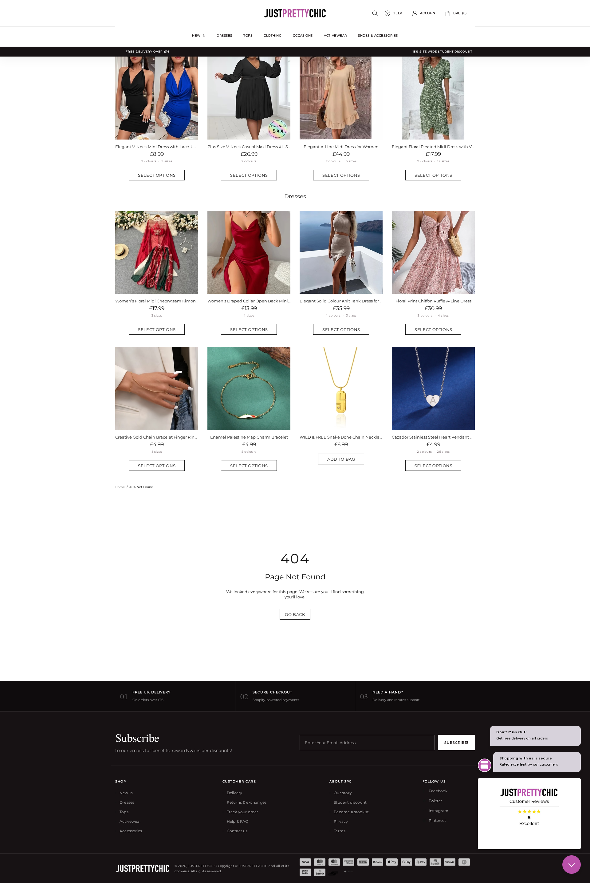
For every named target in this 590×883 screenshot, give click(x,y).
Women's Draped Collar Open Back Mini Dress (248, 300)
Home (120, 487)
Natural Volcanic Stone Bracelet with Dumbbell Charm (156, 437)
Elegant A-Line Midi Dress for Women (341, 146)
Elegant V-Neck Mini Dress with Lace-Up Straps (156, 146)
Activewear (130, 821)
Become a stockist (351, 812)
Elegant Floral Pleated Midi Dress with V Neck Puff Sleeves (433, 146)
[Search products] (375, 13)
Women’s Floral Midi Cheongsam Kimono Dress (156, 300)
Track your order (242, 812)
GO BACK (295, 614)
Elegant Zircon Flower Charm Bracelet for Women (433, 437)
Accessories (131, 831)
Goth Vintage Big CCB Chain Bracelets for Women (341, 437)
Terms (339, 831)
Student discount (350, 802)
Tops (124, 812)
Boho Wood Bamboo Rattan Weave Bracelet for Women (248, 437)
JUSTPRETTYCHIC (295, 13)
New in (126, 792)
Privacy (341, 821)
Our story (343, 792)
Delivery (234, 792)
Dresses (295, 196)
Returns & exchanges (246, 802)
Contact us (237, 831)
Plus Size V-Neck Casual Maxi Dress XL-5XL (248, 146)
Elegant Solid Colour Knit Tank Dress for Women (341, 300)
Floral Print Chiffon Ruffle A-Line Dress (433, 300)
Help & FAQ (238, 821)
